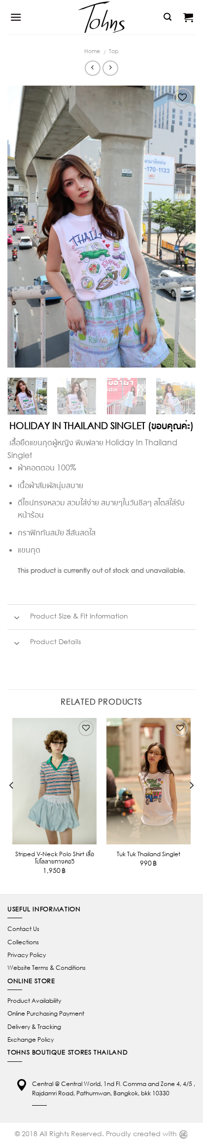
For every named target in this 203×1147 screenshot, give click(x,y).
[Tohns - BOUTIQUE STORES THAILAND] (101, 17)
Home (92, 51)
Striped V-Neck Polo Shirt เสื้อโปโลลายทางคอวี (54, 857)
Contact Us (23, 928)
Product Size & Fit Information (78, 616)
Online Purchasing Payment (45, 1013)
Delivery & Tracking (34, 1026)
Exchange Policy (30, 1039)
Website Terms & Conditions (46, 967)
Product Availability (34, 1000)
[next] (179, 226)
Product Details (54, 641)
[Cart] (188, 17)
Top (114, 51)
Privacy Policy (26, 955)
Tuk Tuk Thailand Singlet (148, 854)
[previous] (24, 226)
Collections (23, 942)
